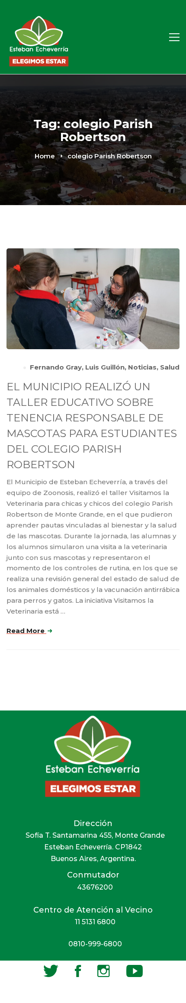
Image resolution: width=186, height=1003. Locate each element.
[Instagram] (103, 971)
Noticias (142, 367)
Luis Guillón (105, 367)
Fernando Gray (56, 367)
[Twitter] (50, 971)
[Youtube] (134, 971)
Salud (170, 367)
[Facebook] (78, 971)
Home (45, 156)
